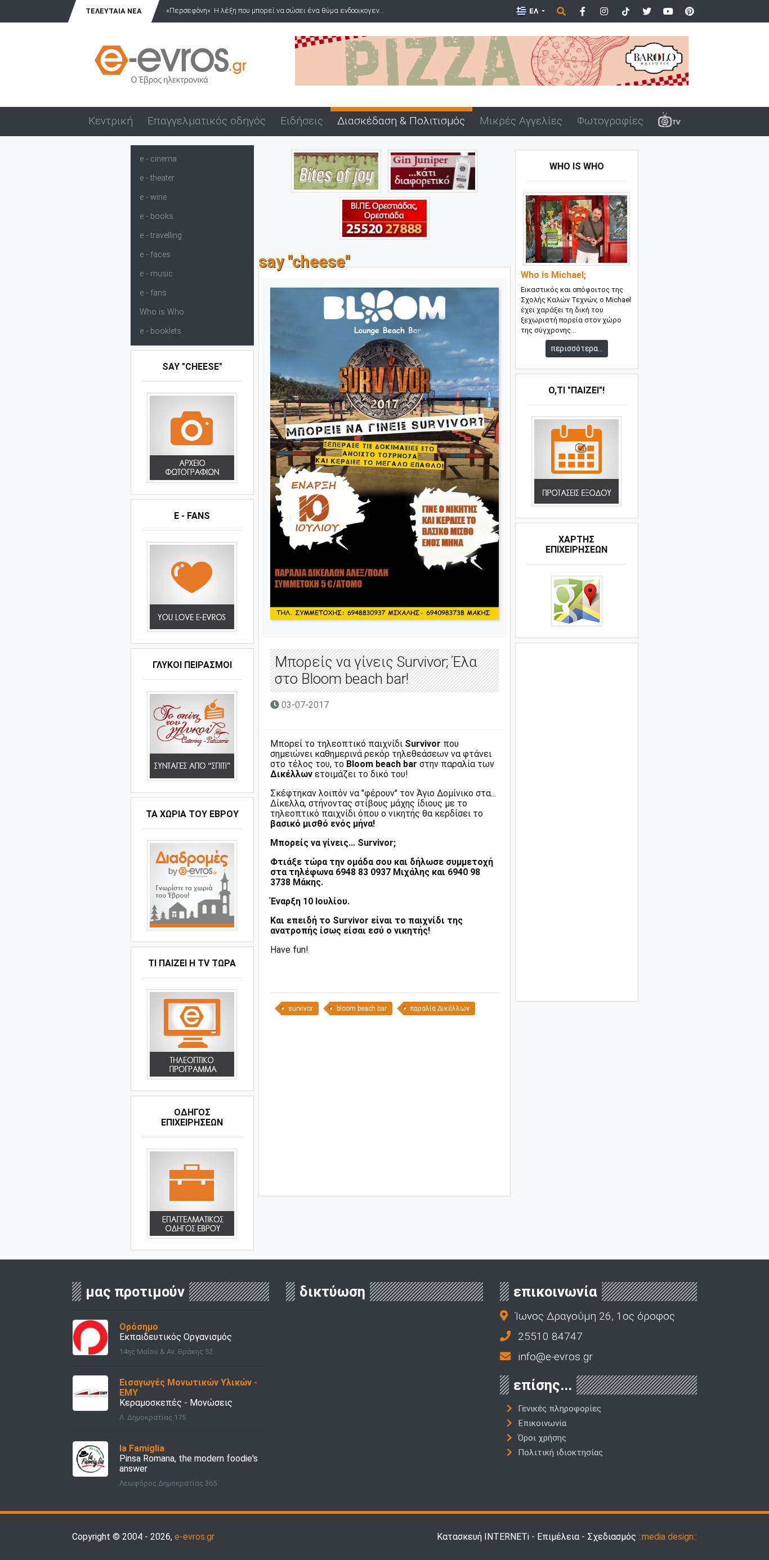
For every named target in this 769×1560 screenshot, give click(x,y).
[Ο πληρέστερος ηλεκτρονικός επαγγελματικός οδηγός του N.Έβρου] (171, 64)
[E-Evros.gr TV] (669, 121)
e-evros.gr (194, 1536)
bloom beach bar (362, 1008)
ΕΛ (533, 11)
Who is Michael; (553, 275)
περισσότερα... (577, 348)
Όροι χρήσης (542, 1438)
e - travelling (161, 235)
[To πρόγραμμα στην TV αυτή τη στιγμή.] (192, 1034)
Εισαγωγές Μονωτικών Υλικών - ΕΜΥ (188, 1387)
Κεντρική (110, 120)
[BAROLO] (491, 60)
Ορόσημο (138, 1326)
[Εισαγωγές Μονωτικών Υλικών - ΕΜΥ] (90, 1392)
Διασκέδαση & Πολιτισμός (401, 120)
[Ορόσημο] (90, 1337)
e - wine (153, 197)
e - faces (155, 254)
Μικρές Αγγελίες (521, 120)
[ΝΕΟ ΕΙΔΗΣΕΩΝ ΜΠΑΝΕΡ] (384, 1177)
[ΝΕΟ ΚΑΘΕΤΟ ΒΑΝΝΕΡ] (577, 821)
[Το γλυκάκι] (336, 170)
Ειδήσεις (301, 120)
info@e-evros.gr (555, 1356)
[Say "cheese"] (192, 437)
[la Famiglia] (90, 1458)
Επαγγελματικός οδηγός (206, 120)
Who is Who (162, 312)
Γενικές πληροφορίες (559, 1409)
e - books (156, 216)
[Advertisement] (384, 1109)
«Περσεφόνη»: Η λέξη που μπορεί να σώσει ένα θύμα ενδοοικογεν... (275, 10)
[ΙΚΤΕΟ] (384, 217)
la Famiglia (141, 1448)
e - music (156, 274)
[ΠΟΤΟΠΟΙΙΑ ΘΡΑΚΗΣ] (433, 170)
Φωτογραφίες (610, 120)
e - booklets (160, 331)
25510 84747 (550, 1336)
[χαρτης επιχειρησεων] (576, 600)
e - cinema (158, 159)
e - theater (157, 178)
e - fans (153, 293)
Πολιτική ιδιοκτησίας (560, 1452)
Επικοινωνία (542, 1423)
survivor (300, 1008)
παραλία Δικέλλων (440, 1008)
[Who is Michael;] (576, 228)
